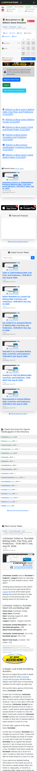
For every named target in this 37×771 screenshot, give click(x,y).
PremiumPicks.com (7, 647)
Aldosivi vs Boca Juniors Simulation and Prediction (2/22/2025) (14, 137)
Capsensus (7, 36)
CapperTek (4, 26)
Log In (6, 85)
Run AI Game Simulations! (14, 90)
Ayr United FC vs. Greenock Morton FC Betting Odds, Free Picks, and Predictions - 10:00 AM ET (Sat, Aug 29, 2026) (16, 326)
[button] (34, 2)
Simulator (28, 33)
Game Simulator (12, 26)
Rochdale (15, 679)
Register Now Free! (11, 79)
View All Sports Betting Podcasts (18, 241)
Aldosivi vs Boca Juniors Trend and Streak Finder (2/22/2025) (17, 128)
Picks (6, 33)
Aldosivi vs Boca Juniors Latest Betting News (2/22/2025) (17, 156)
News (15, 36)
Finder (20, 33)
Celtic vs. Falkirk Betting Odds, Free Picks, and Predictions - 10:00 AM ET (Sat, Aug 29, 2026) (17, 275)
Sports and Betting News (14, 531)
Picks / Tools (28, 59)
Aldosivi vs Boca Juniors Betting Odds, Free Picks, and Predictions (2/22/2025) (18, 112)
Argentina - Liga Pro (8, 57)
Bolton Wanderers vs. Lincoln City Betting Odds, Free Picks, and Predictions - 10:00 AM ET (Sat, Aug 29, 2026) (16, 300)
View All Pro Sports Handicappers (18, 510)
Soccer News (19, 168)
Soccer (19, 26)
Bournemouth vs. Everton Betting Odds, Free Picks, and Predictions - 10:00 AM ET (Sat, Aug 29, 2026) (16, 401)
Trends (13, 33)
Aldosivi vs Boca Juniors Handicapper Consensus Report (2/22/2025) (17, 147)
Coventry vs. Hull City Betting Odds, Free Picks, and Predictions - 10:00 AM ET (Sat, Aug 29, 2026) (17, 377)
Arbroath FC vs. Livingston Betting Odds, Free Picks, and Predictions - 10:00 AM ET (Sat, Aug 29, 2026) (16, 353)
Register (9, 72)
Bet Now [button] (31, 21)
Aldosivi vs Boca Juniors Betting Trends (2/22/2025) (18, 120)
